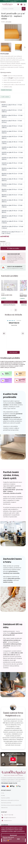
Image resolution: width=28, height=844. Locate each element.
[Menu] (24, 4)
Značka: (6, 22)
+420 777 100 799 (8, 815)
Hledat (24, 8)
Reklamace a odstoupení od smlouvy (10, 800)
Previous (11, 310)
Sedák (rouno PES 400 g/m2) (9, 304)
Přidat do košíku (14, 248)
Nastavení (13, 835)
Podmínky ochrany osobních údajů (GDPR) (11, 805)
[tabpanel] (9, 292)
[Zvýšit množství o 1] (8, 244)
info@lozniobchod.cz (10, 817)
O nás (2, 793)
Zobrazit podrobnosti (9, 302)
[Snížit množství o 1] (2, 244)
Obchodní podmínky (6, 802)
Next (15, 310)
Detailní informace (6, 90)
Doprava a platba (5, 798)
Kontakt (3, 795)
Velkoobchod (4, 807)
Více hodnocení (13, 352)
